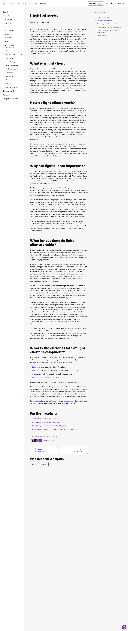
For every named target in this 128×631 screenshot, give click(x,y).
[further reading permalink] (29, 413)
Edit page (46, 22)
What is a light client (103, 17)
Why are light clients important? (106, 24)
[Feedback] (124, 627)
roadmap (37, 401)
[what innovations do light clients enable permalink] (29, 243)
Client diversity (10, 61)
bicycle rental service (64, 293)
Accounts (7, 34)
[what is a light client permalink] (29, 63)
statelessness (68, 401)
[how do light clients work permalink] (29, 103)
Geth (34, 374)
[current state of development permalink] (29, 350)
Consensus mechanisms (11, 87)
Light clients (9, 72)
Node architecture (11, 69)
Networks (7, 83)
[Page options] (40, 22)
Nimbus (35, 377)
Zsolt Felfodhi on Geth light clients (45, 419)
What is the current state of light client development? (108, 31)
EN (118, 3)
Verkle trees (55, 401)
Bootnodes (9, 80)
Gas (5, 51)
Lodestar (36, 367)
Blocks (6, 41)
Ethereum (54, 32)
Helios (35, 370)
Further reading (101, 35)
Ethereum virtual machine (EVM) (9, 46)
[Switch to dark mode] (107, 4)
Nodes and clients (10, 54)
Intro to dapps (8, 27)
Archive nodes (10, 76)
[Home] (4, 3)
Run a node (9, 58)
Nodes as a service (12, 65)
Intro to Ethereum (9, 19)
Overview (6, 12)
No (46, 464)
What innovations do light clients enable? (109, 27)
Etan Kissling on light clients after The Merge (49, 426)
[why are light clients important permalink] (29, 166)
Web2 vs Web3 (9, 30)
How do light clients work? (105, 20)
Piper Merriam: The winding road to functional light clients (53, 429)
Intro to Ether (8, 23)
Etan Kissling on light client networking (46, 422)
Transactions (8, 38)
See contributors (49, 440)
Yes (36, 464)
